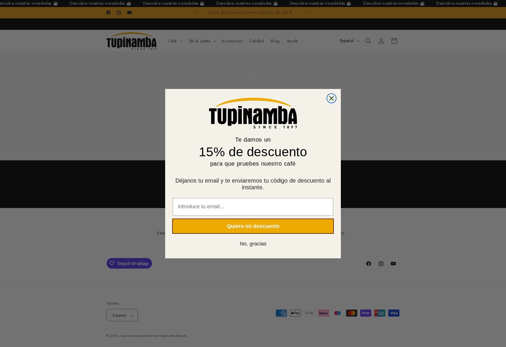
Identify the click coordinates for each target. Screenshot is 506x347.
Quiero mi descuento (253, 226)
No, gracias (253, 243)
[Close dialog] (331, 98)
